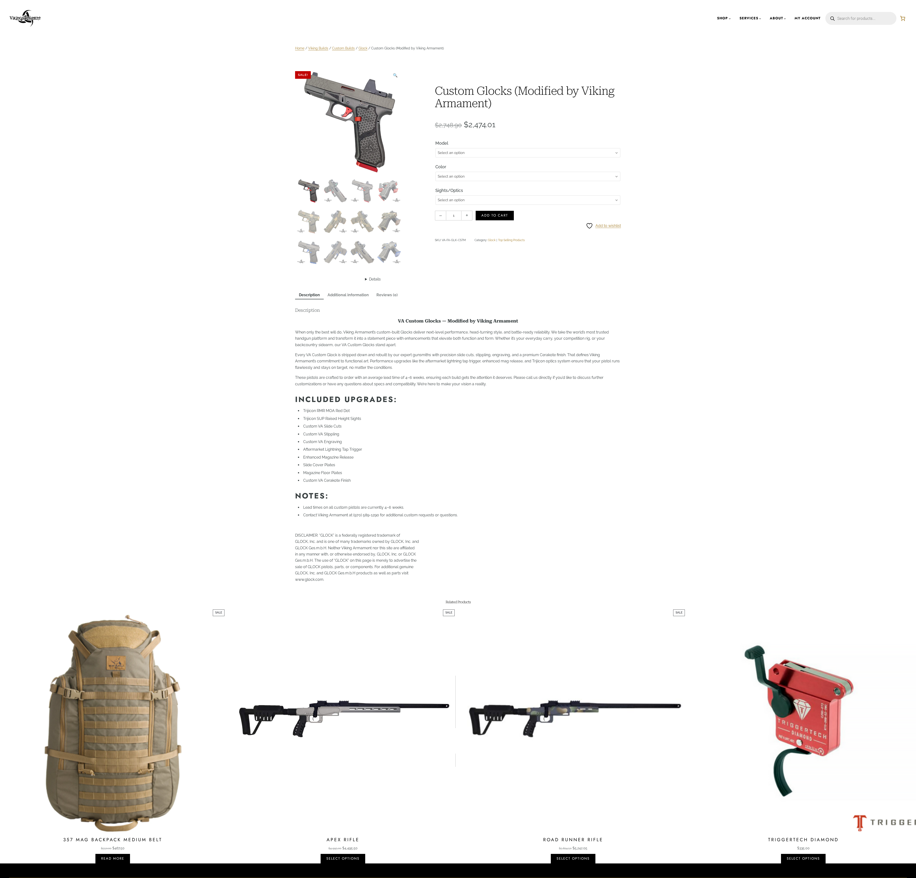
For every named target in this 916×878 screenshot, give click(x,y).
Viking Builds (318, 48)
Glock (363, 48)
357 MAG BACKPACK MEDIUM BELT (112, 839)
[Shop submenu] (730, 18)
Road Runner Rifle (573, 839)
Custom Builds (343, 48)
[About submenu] (785, 18)
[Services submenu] (760, 18)
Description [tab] (309, 295)
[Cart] (902, 18)
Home (299, 48)
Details (375, 279)
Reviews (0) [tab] (387, 295)
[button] (395, 75)
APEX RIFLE (343, 839)
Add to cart (494, 215)
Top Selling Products (511, 240)
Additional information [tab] (348, 295)
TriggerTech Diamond (803, 839)
